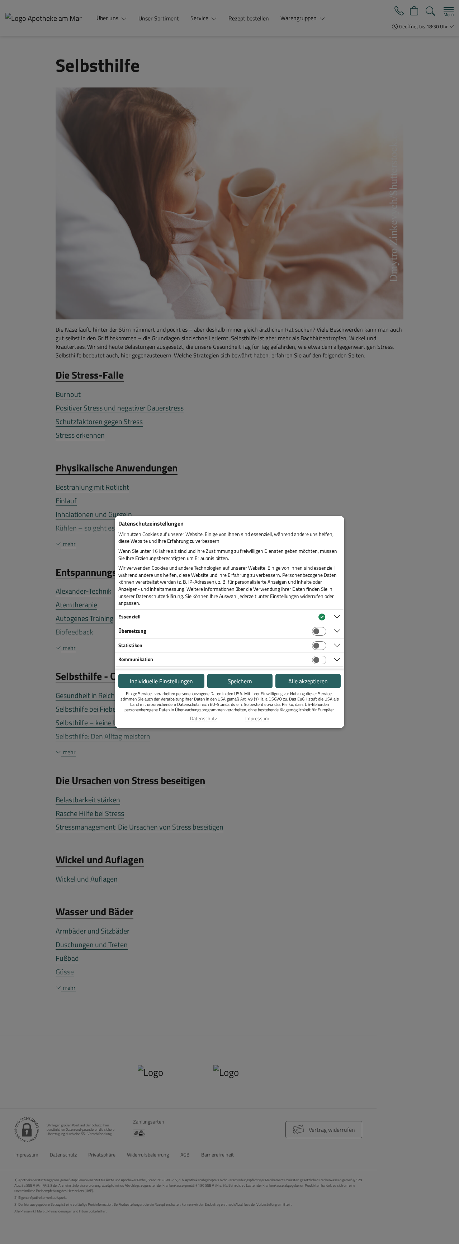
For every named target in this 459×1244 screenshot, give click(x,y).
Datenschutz (203, 718)
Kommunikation (135, 659)
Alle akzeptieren (308, 681)
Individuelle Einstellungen (161, 681)
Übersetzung (132, 631)
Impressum (257, 718)
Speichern (240, 681)
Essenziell (129, 616)
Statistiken (130, 645)
